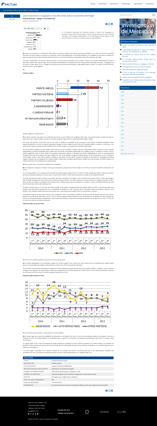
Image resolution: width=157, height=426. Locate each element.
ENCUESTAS (138, 4)
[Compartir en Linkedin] (112, 24)
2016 (122, 130)
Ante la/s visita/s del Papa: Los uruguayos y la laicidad (138, 64)
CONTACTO (150, 4)
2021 (122, 111)
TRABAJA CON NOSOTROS (66, 413)
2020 (122, 115)
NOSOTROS (103, 4)
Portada (142, 10)
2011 (122, 150)
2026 (122, 92)
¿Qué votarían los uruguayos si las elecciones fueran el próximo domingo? (58, 15)
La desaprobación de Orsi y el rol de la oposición (136, 67)
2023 (122, 103)
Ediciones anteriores (128, 154)
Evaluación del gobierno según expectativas (135, 69)
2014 (122, 138)
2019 (122, 119)
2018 (122, 123)
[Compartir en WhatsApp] (113, 24)
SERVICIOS (114, 4)
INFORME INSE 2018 (64, 410)
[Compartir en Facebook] (106, 24)
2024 (122, 100)
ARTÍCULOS (126, 4)
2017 (122, 127)
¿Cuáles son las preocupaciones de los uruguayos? (137, 77)
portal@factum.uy (33, 411)
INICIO (93, 4)
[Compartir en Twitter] (109, 24)
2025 (122, 96)
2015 (122, 134)
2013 (122, 142)
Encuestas (150, 10)
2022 (122, 107)
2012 (122, 146)
